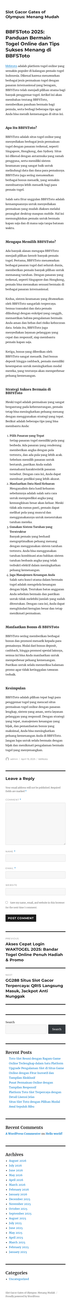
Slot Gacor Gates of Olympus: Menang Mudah (32, 14)
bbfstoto (11, 66)
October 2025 (18, 1208)
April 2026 (16, 1180)
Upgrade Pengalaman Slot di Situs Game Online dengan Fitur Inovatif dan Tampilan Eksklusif (36, 1072)
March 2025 (17, 1242)
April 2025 (16, 1237)
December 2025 (19, 1199)
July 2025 (15, 1223)
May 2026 (16, 1175)
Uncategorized (19, 1279)
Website (11, 885)
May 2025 (15, 1232)
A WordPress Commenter (23, 1133)
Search (10, 1022)
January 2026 (18, 1194)
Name (11, 851)
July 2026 (15, 1165)
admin (14, 759)
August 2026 (17, 1160)
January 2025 (18, 1252)
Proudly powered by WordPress (23, 1296)
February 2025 (19, 1247)
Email (11, 868)
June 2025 (16, 1228)
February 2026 (19, 1189)
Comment (13, 799)
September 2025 (20, 1213)
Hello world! (54, 1133)
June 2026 (16, 1170)
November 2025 (20, 1204)
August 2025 (17, 1218)
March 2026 (17, 1184)
